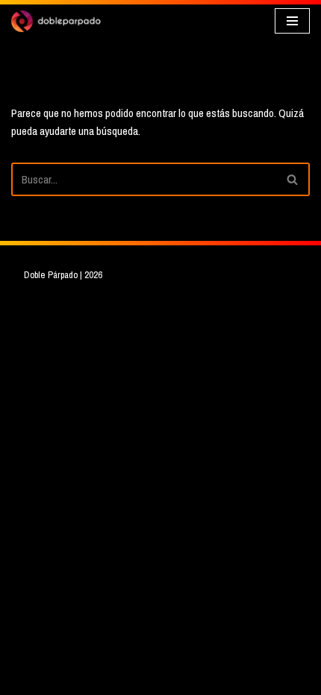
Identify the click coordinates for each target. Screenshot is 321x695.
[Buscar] (293, 179)
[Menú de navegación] (292, 21)
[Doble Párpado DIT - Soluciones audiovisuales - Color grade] (56, 21)
